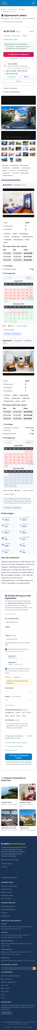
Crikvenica (8, 935)
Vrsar (19, 929)
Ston (33, 960)
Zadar (8, 945)
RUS (12, 716)
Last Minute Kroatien (7, 895)
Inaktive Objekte (7, 863)
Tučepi (17, 954)
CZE (12, 713)
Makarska (23, 952)
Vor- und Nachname (12, 618)
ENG (18, 713)
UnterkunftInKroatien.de (8, 909)
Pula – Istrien (5, 991)
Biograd (3, 943)
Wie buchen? (7, 1013)
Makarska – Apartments (8, 982)
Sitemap (16, 1027)
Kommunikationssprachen (16, 710)
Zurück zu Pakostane (10, 88)
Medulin (19, 926)
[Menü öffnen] (33, 3)
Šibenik (22, 943)
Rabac (6, 929)
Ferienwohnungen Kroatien (9, 886)
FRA (7, 716)
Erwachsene (9, 688)
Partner (5, 867)
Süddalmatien (6, 949)
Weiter (28, 278)
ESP (29, 713)
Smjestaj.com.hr (6, 916)
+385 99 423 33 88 (11, 73)
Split (8, 954)
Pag (17, 943)
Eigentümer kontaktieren (19, 54)
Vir (31, 943)
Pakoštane (12, 943)
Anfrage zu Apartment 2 (13, 507)
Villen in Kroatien (6, 898)
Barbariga (4, 926)
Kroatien (3, 9)
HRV (18, 716)
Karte (19, 81)
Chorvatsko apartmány (8, 906)
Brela (14, 952)
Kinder (12, 696)
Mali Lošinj (18, 935)
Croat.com (4, 912)
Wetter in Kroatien (6, 892)
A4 (15, 36)
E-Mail (7, 627)
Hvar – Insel (4, 985)
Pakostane (22, 9)
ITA (23, 713)
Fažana (10, 926)
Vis (20, 954)
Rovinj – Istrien (5, 988)
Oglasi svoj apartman (26, 1027)
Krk (13, 935)
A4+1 (18, 36)
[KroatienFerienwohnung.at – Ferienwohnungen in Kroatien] (5, 3)
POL (24, 716)
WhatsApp (12, 77)
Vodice (3, 945)
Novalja (24, 935)
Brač (10, 952)
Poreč (30, 926)
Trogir (12, 954)
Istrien (4, 924)
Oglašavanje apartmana (10, 877)
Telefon (10, 635)
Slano (29, 960)
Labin (14, 926)
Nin (7, 943)
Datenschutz (8, 1027)
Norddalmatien (12, 9)
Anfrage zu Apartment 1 (13, 334)
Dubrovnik (5, 958)
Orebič (25, 960)
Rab (14, 937)
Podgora (3, 954)
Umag (15, 929)
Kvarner (4, 932)
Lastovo (20, 960)
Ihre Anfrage (12, 720)
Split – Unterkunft (6, 979)
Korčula (15, 960)
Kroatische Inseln (6, 889)
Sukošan (27, 943)
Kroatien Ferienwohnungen (11, 859)
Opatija (10, 937)
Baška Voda (4, 952)
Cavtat (3, 960)
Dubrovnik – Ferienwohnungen (10, 976)
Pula (2, 929)
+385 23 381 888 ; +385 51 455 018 (16, 71)
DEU (7, 713)
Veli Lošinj (19, 937)
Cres (2, 935)
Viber (27, 77)
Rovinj (11, 929)
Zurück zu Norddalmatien (12, 92)
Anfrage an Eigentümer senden (19, 757)
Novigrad (25, 926)
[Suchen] (34, 968)
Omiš (28, 952)
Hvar (18, 952)
